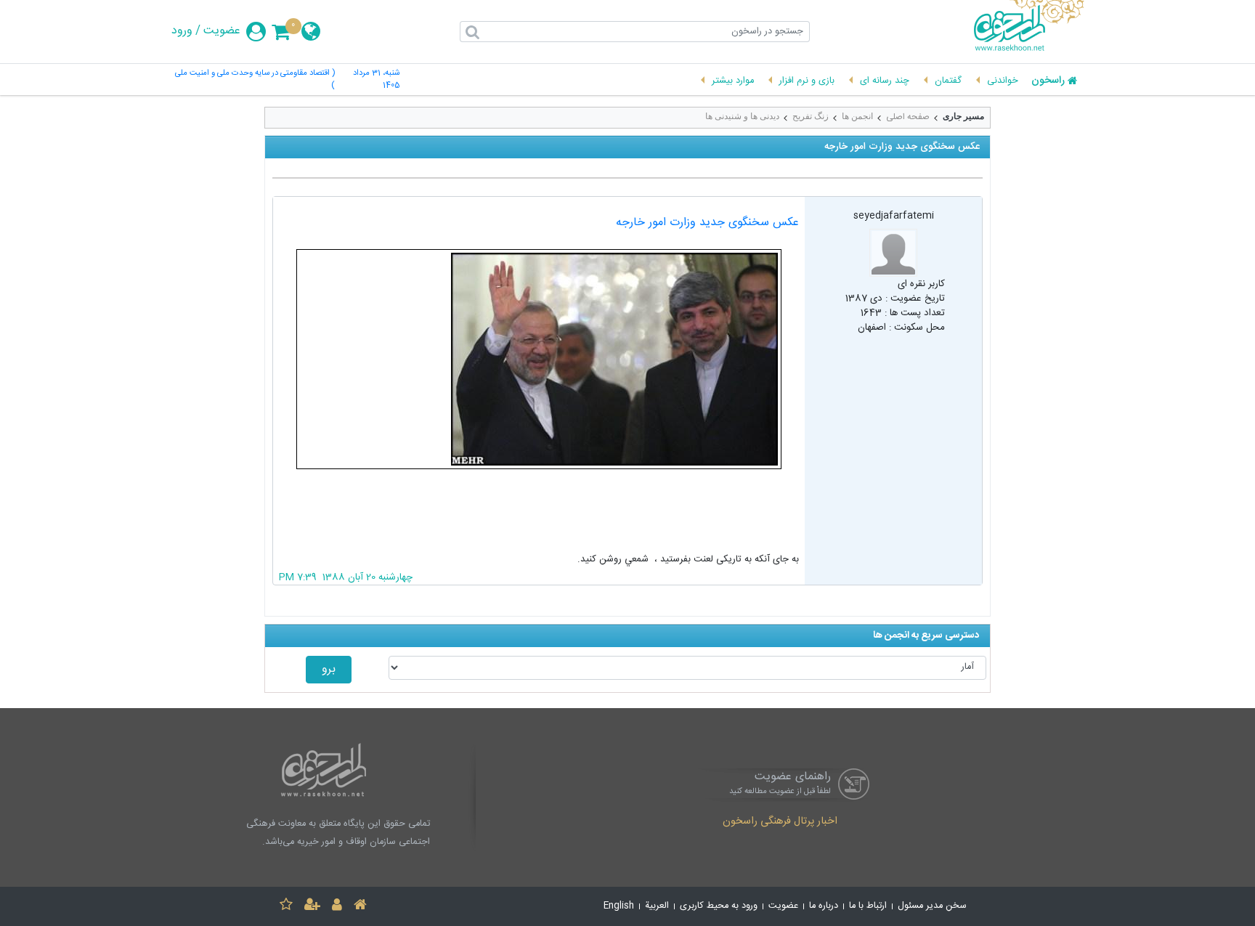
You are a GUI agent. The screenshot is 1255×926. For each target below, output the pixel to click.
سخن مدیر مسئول (932, 906)
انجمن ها (857, 116)
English (619, 906)
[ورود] (337, 906)
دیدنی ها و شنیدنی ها (742, 116)
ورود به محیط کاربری (719, 906)
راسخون (1048, 81)
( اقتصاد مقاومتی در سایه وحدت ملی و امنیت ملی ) (255, 80)
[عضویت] (312, 906)
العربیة (657, 906)
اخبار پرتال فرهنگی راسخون (780, 822)
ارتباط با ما (868, 906)
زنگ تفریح (810, 116)
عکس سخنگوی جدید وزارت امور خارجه (707, 222)
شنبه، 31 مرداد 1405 (376, 80)
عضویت (221, 31)
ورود (181, 31)
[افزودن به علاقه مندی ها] (286, 906)
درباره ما (823, 906)
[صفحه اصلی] (360, 906)
